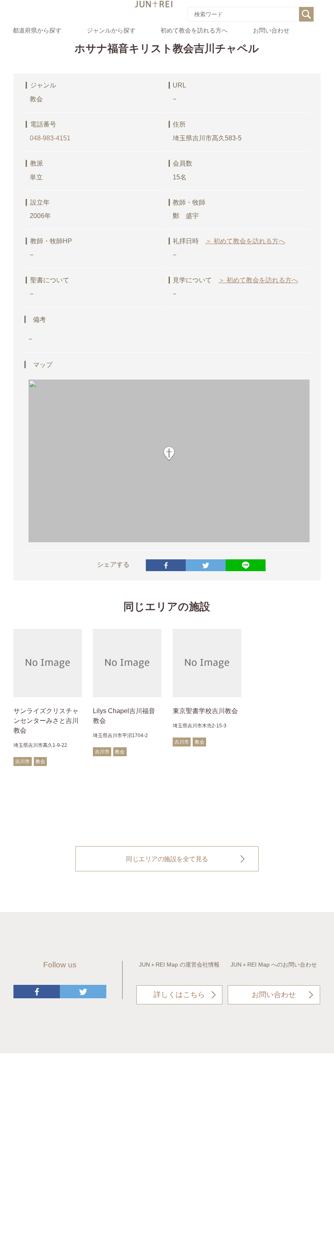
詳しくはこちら (179, 995)
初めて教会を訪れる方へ (194, 30)
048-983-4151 (50, 138)
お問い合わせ (271, 30)
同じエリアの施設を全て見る (167, 858)
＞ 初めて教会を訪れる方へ (245, 241)
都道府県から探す (37, 30)
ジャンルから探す (111, 30)
